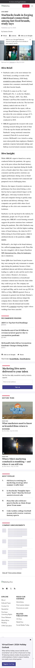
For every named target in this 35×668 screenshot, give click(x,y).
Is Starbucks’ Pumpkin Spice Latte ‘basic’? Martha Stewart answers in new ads (19, 493)
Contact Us (5, 606)
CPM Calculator (6, 626)
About (3, 600)
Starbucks (12, 62)
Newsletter (4, 609)
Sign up (17, 387)
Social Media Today (22, 625)
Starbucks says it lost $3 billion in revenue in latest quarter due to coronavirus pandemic (14, 332)
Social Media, (14, 359)
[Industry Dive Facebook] (7, 589)
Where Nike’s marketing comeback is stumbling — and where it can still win (16, 461)
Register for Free (8, 664)
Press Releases (6, 617)
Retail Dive (19, 622)
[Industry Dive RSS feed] (15, 589)
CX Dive (19, 619)
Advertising (20, 602)
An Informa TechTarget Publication (17, 2)
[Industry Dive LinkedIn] (3, 589)
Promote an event (22, 608)
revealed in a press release (12, 81)
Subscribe (26, 6)
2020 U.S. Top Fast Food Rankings (14, 323)
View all (4, 573)
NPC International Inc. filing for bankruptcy (16, 253)
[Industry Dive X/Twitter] (11, 589)
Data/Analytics (25, 359)
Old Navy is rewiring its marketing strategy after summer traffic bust (17, 482)
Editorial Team (6, 603)
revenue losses (15, 247)
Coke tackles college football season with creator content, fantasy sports (19, 513)
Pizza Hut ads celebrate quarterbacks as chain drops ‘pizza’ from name (19, 503)
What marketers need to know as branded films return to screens (17, 426)
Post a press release (14, 573)
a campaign (12, 306)
